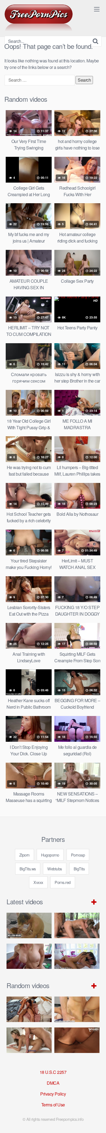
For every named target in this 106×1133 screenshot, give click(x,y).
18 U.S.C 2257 (53, 1072)
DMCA (53, 1083)
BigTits (79, 868)
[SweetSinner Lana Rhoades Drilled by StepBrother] (76, 956)
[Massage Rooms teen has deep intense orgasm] (29, 1040)
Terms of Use (53, 1105)
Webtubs (54, 868)
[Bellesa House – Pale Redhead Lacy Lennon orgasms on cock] (29, 925)
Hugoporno (50, 855)
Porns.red (63, 882)
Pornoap (78, 855)
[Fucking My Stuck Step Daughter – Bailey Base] (29, 956)
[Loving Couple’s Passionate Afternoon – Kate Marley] (29, 1009)
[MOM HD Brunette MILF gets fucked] (76, 925)
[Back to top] (96, 1121)
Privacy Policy (53, 1094)
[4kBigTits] (38, 17)
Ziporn (24, 855)
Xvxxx (38, 882)
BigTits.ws (28, 868)
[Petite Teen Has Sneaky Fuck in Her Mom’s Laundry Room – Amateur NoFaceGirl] (76, 1040)
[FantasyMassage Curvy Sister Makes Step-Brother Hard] (76, 1009)
